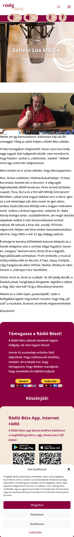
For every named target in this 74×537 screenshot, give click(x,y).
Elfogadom (37, 505)
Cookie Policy (35, 532)
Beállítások (37, 524)
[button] (69, 469)
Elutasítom (37, 514)
